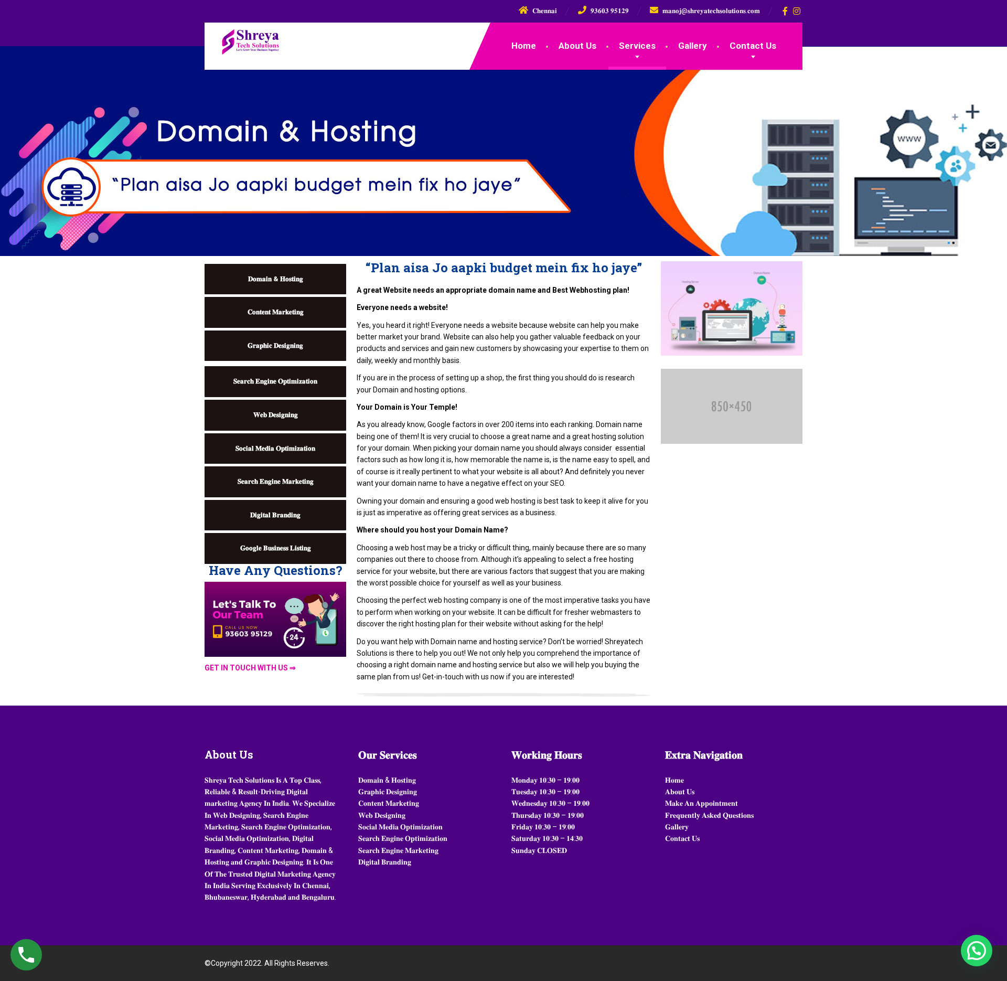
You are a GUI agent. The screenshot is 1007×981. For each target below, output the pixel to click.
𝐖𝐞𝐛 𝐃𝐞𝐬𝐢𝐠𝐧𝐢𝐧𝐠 (275, 415)
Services (637, 45)
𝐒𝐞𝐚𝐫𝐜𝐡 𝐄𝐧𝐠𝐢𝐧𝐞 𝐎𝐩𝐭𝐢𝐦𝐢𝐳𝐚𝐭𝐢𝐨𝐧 (275, 381)
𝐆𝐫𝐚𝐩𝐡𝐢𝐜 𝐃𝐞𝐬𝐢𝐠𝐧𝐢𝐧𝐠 (275, 345)
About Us (577, 45)
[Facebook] (785, 11)
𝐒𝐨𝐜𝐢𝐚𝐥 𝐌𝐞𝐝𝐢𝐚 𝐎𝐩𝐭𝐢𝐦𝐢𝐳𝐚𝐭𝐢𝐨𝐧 (275, 448)
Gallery (692, 45)
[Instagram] (796, 11)
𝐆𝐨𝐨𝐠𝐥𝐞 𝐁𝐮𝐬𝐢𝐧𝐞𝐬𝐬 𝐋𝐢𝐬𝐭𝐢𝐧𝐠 (275, 548)
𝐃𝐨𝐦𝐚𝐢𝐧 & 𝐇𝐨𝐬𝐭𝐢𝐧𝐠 (275, 279)
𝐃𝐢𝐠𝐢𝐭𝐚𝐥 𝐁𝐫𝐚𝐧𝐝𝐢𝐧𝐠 (275, 515)
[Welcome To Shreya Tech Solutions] (243, 39)
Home (523, 45)
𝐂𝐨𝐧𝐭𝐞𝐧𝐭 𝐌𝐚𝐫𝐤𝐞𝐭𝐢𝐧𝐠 (276, 312)
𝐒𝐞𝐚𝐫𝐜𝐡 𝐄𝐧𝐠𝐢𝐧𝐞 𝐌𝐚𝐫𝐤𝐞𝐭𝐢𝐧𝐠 (276, 481)
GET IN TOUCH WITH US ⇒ (250, 668)
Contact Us (753, 45)
